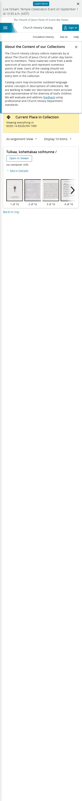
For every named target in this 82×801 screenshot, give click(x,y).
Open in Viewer (19, 158)
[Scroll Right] (71, 190)
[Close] (76, 47)
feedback (49, 97)
